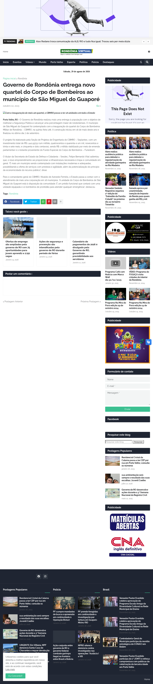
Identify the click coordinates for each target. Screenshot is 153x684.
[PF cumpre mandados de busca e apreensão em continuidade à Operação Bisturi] (64, 603)
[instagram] (45, 576)
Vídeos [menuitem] (29, 62)
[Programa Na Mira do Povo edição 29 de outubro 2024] (115, 294)
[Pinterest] (49, 201)
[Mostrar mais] (60, 201)
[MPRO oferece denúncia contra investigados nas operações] (89, 637)
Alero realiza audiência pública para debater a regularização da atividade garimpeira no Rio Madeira (115, 158)
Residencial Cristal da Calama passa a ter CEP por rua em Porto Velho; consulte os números (136, 461)
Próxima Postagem (90, 301)
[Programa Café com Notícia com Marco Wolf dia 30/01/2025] (115, 263)
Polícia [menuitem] (95, 62)
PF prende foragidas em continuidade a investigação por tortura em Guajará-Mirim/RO (88, 617)
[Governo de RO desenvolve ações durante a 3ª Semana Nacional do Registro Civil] (112, 493)
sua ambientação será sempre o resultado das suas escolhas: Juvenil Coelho (136, 478)
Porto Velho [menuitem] (57, 62)
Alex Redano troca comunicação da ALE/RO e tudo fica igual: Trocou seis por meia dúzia (83, 41)
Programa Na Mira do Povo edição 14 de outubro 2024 (139, 305)
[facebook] (149, 51)
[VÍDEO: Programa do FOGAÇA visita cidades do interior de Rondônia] (139, 263)
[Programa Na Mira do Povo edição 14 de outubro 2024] (139, 294)
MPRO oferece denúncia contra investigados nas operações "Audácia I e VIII (88, 651)
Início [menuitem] (6, 62)
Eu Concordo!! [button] (15, 676)
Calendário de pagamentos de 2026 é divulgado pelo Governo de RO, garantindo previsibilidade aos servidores (85, 250)
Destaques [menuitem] (108, 62)
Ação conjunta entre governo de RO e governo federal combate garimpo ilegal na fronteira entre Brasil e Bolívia (63, 652)
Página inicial (9, 78)
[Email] (54, 201)
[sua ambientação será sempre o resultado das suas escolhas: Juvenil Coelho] (112, 478)
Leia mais (10, 669)
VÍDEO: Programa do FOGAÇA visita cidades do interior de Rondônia (139, 276)
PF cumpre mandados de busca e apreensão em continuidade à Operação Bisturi (64, 615)
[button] (144, 41)
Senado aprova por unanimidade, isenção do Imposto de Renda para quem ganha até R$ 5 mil (139, 193)
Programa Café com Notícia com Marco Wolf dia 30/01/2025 (115, 276)
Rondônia (22, 78)
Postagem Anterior (13, 301)
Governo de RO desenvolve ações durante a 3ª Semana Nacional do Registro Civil (135, 492)
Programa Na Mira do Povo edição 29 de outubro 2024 (115, 305)
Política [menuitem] (83, 62)
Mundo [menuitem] (42, 62)
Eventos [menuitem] (17, 62)
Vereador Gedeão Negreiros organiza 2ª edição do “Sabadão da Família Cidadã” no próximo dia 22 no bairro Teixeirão (115, 196)
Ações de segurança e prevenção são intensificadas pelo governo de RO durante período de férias (52, 247)
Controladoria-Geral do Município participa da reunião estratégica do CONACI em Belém (134, 642)
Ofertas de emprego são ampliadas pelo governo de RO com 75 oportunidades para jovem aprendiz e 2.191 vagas (18, 249)
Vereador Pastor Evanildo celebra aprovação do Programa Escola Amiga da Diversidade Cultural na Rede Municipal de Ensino (133, 603)
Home (5, 51)
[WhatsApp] (43, 201)
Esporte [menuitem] (71, 62)
